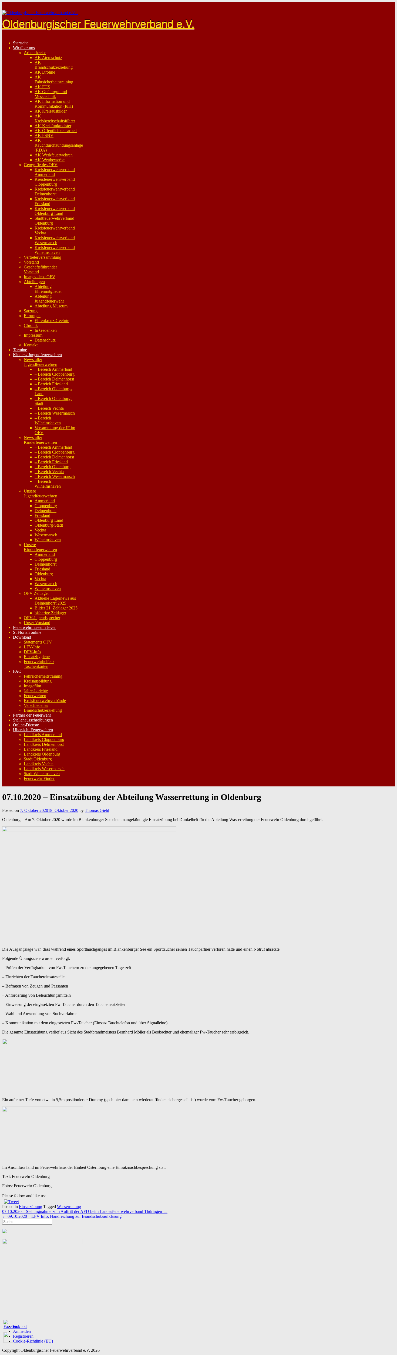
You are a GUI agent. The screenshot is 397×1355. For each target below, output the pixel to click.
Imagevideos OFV (39, 276)
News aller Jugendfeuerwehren (40, 362)
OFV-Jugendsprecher (42, 617)
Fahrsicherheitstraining (43, 676)
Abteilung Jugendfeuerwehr (49, 298)
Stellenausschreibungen (33, 720)
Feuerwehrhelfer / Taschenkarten (39, 664)
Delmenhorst (45, 510)
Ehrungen (32, 315)
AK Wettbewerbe (50, 160)
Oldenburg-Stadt (49, 525)
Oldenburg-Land (49, 520)
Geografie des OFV (41, 164)
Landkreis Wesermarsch (44, 768)
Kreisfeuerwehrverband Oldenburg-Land (55, 211)
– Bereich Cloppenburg (55, 374)
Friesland (42, 515)
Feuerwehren (35, 695)
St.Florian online (27, 632)
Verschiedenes (36, 705)
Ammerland (45, 500)
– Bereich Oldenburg (52, 466)
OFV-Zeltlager (36, 593)
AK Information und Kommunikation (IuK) (54, 104)
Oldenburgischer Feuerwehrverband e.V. (98, 23)
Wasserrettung (69, 1206)
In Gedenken (46, 330)
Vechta (40, 530)
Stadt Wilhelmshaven (42, 773)
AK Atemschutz (48, 57)
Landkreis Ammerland (43, 734)
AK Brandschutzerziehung (54, 65)
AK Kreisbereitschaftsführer (55, 118)
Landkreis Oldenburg (42, 754)
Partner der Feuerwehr (32, 715)
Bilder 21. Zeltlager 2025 (56, 608)
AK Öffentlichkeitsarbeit (56, 130)
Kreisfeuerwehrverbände (45, 700)
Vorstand (31, 262)
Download (22, 637)
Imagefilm (32, 686)
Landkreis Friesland (41, 749)
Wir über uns (24, 47)
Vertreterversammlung (42, 257)
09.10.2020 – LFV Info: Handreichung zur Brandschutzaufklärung (62, 1216)
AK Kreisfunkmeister (53, 125)
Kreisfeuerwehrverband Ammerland (55, 172)
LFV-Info (32, 647)
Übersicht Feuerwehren (33, 729)
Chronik (31, 325)
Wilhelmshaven (48, 539)
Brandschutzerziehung (43, 710)
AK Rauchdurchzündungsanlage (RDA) (59, 145)
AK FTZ (42, 86)
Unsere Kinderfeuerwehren (40, 547)
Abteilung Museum (51, 306)
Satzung (31, 311)
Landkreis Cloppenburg (44, 739)
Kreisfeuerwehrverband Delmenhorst (55, 191)
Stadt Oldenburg (38, 759)
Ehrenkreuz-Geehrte (52, 320)
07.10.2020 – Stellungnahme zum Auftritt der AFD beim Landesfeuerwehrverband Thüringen (84, 1211)
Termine (20, 349)
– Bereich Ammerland (53, 369)
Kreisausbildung (38, 681)
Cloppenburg (46, 505)
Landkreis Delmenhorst (44, 744)
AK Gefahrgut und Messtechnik (51, 94)
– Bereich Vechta (49, 408)
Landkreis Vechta (38, 764)
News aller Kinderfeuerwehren (40, 440)
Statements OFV (38, 642)
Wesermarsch (46, 535)
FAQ (17, 671)
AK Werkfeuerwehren (54, 155)
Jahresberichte (36, 690)
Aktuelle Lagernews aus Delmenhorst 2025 (55, 600)
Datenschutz (45, 340)
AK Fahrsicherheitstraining (54, 79)
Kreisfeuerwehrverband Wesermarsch (55, 240)
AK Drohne (45, 72)
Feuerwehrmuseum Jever (34, 627)
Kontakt (31, 345)
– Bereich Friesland (51, 384)
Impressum (33, 335)
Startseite (20, 43)
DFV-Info (32, 651)
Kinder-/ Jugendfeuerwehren (37, 354)
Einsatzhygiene (37, 656)
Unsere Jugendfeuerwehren (40, 493)
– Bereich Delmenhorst (54, 379)
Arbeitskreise (35, 52)
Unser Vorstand (37, 622)
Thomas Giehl (97, 810)
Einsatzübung (30, 1206)
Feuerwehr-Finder (39, 778)
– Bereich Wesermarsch (55, 413)
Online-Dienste (26, 725)
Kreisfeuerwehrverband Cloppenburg (55, 181)
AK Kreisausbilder (51, 111)
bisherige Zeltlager (50, 613)
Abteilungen (34, 281)
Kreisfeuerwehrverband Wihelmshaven (55, 250)
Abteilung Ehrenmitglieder (48, 289)
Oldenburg (44, 574)
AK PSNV (44, 135)
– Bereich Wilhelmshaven (48, 420)
